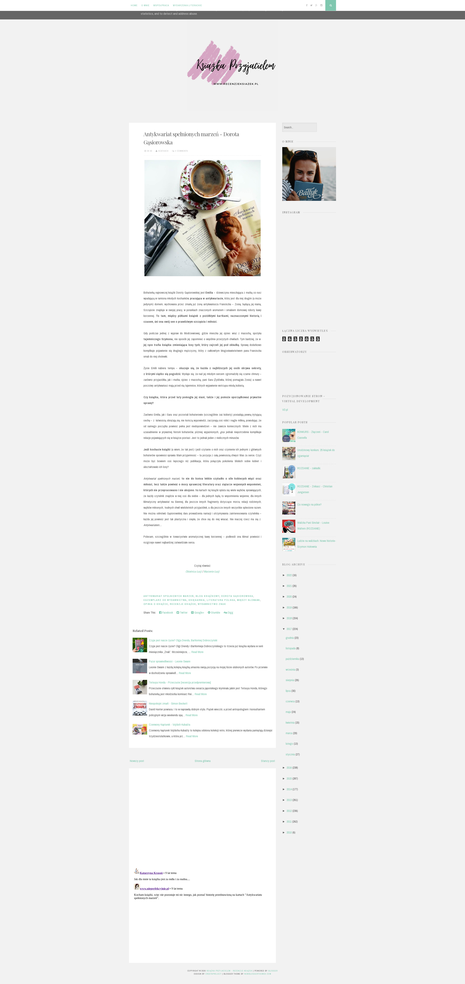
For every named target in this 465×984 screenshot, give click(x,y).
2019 (289, 607)
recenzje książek (183, 604)
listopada (291, 648)
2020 (289, 596)
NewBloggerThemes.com (257, 974)
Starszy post (268, 761)
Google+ (199, 612)
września (290, 669)
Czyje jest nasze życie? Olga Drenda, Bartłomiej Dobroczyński (183, 640)
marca (289, 733)
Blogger (273, 970)
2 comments (181, 151)
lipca (288, 691)
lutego (289, 744)
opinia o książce (155, 604)
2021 (289, 586)
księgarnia (197, 600)
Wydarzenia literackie (187, 5)
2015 (289, 778)
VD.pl (285, 410)
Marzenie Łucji (211, 571)
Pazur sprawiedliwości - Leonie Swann (169, 661)
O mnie (145, 5)
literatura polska (221, 600)
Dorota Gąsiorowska (237, 596)
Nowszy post (137, 761)
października (292, 659)
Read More (197, 652)
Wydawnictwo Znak (212, 604)
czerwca (290, 701)
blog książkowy (207, 596)
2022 (289, 575)
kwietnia (290, 723)
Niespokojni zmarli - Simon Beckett (168, 703)
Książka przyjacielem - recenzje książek (229, 970)
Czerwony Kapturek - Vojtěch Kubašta (169, 725)
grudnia (290, 638)
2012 (289, 811)
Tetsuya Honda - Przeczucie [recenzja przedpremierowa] (180, 682)
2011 (289, 821)
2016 (289, 768)
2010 (289, 832)
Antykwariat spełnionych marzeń (168, 596)
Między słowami (248, 600)
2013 (289, 800)
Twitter (183, 612)
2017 (289, 629)
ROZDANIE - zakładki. (309, 468)
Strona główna (203, 761)
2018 (289, 618)
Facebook (167, 612)
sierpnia (290, 680)
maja (288, 712)
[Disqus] (202, 817)
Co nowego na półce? (309, 504)
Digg (230, 612)
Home (134, 5)
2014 (289, 789)
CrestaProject (213, 974)
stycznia (290, 754)
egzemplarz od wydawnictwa (165, 600)
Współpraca (161, 5)
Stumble (215, 612)
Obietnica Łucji (193, 571)
